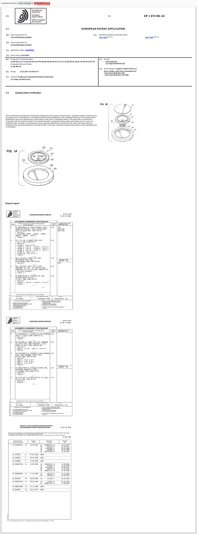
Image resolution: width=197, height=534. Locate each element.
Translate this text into (9, 3)
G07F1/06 (103, 38)
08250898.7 (30, 50)
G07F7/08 (149, 38)
